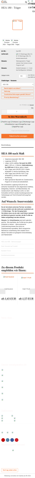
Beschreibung (5, 145)
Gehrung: (7, 91)
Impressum (4, 342)
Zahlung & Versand (7, 331)
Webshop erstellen (10, 476)
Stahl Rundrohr (8, 289)
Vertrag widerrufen (10, 470)
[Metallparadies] (3, 2)
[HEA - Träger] (17, 25)
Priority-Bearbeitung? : (12, 97)
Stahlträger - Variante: (9, 80)
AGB (2, 345)
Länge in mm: (5, 75)
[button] (4, 112)
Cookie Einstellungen (7, 356)
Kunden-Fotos (6, 251)
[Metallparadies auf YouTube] (3, 440)
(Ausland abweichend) (21, 58)
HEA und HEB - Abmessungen (11, 242)
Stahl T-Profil (26, 289)
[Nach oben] (30, 475)
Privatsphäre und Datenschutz (10, 353)
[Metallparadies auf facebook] (12, 440)
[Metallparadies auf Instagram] (7, 440)
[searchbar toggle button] (26, 2)
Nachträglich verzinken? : (12, 88)
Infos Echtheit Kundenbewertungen (12, 327)
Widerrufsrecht (6, 338)
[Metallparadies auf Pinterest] (16, 440)
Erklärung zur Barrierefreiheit (10, 349)
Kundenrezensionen (8, 255)
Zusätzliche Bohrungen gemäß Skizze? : (17, 94)
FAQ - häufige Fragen (7, 323)
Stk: (32, 108)
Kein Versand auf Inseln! (9, 246)
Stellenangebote (6, 334)
